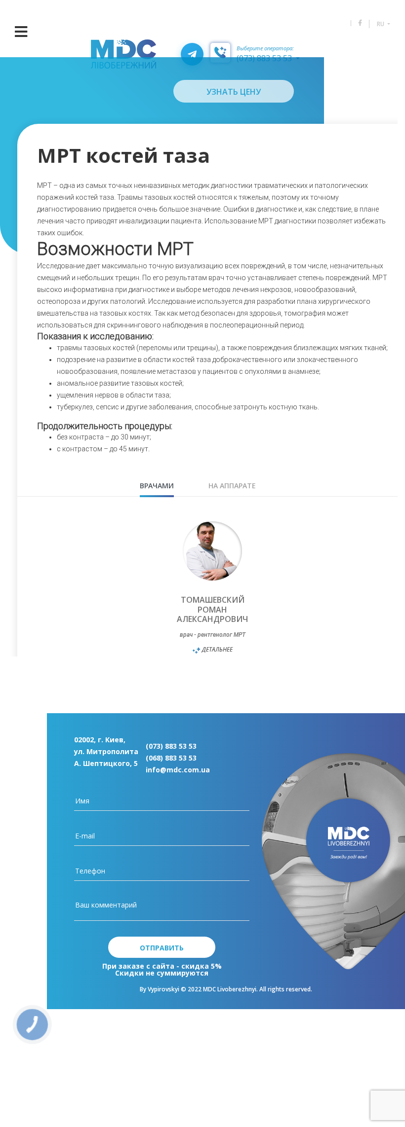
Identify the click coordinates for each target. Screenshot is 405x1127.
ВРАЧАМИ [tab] (157, 485)
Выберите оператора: (265, 48)
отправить (162, 947)
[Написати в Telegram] (192, 54)
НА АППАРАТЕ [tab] (232, 485)
